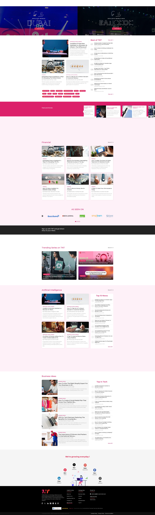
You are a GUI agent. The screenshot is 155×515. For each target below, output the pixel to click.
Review (52, 90)
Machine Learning (67, 96)
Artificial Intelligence (68, 90)
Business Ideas (45, 90)
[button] (75, 221)
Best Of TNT (69, 502)
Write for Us (69, 496)
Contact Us (69, 500)
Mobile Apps (82, 90)
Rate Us (71, 508)
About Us (69, 494)
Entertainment (58, 96)
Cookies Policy (94, 513)
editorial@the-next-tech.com (99, 494)
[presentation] (84, 111)
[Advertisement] (77, 130)
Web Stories (92, 499)
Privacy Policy (101, 513)
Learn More (39, 28)
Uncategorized (76, 96)
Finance (54, 93)
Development (59, 90)
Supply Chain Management (48, 96)
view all (110, 142)
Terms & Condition (109, 513)
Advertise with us (71, 498)
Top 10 (77, 93)
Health (49, 93)
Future (44, 93)
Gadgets (60, 93)
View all (110, 40)
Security (76, 90)
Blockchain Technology (69, 93)
